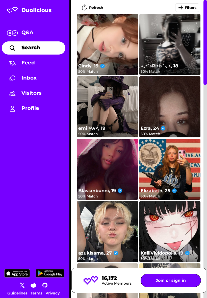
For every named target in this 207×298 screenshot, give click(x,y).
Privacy (52, 293)
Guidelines (17, 293)
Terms (36, 293)
